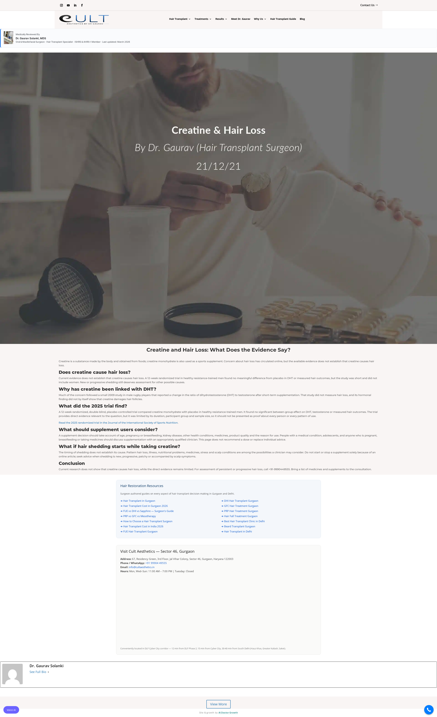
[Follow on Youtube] (68, 5)
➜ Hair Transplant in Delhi (236, 531)
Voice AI (11, 710)
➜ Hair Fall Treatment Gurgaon (239, 516)
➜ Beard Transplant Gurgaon (238, 526)
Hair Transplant (178, 19)
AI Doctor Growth (228, 712)
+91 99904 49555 (156, 563)
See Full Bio (38, 672)
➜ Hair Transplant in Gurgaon (137, 500)
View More (218, 704)
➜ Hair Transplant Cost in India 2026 (141, 526)
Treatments (201, 19)
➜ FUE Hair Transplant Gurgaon (139, 531)
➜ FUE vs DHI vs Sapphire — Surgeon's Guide (147, 511)
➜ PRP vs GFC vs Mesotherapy (138, 516)
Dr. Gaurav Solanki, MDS (31, 38)
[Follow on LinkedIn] (75, 5)
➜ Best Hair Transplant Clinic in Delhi (243, 521)
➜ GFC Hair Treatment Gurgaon (239, 506)
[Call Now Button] (429, 709)
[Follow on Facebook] (82, 5)
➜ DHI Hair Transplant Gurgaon (239, 500)
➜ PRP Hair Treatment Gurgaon (239, 511)
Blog (302, 19)
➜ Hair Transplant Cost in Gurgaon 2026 (144, 506)
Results (219, 19)
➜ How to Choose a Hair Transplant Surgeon (146, 521)
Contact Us (367, 5)
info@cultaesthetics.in (141, 567)
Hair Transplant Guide (283, 19)
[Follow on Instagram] (61, 5)
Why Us (258, 19)
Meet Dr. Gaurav (240, 19)
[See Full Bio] (48, 672)
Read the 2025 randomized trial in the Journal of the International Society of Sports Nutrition (118, 422)
